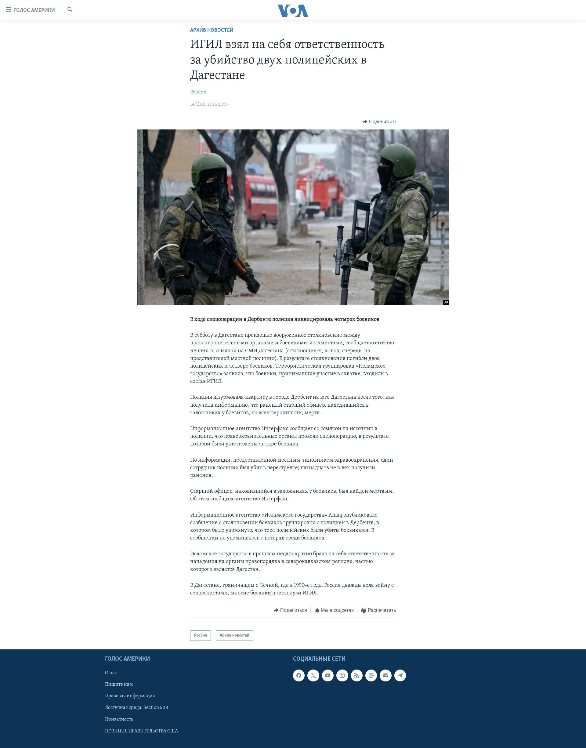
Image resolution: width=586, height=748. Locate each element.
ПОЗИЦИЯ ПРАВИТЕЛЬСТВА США (141, 731)
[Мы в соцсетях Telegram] (400, 675)
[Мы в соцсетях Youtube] (328, 675)
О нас (111, 673)
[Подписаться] (385, 675)
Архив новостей (211, 30)
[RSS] (357, 675)
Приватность (119, 719)
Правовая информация (130, 696)
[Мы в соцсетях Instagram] (342, 675)
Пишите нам (119, 684)
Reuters (198, 92)
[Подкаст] (371, 675)
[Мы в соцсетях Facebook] (299, 675)
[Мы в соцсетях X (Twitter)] (313, 675)
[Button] (379, 122)
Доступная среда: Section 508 (136, 708)
